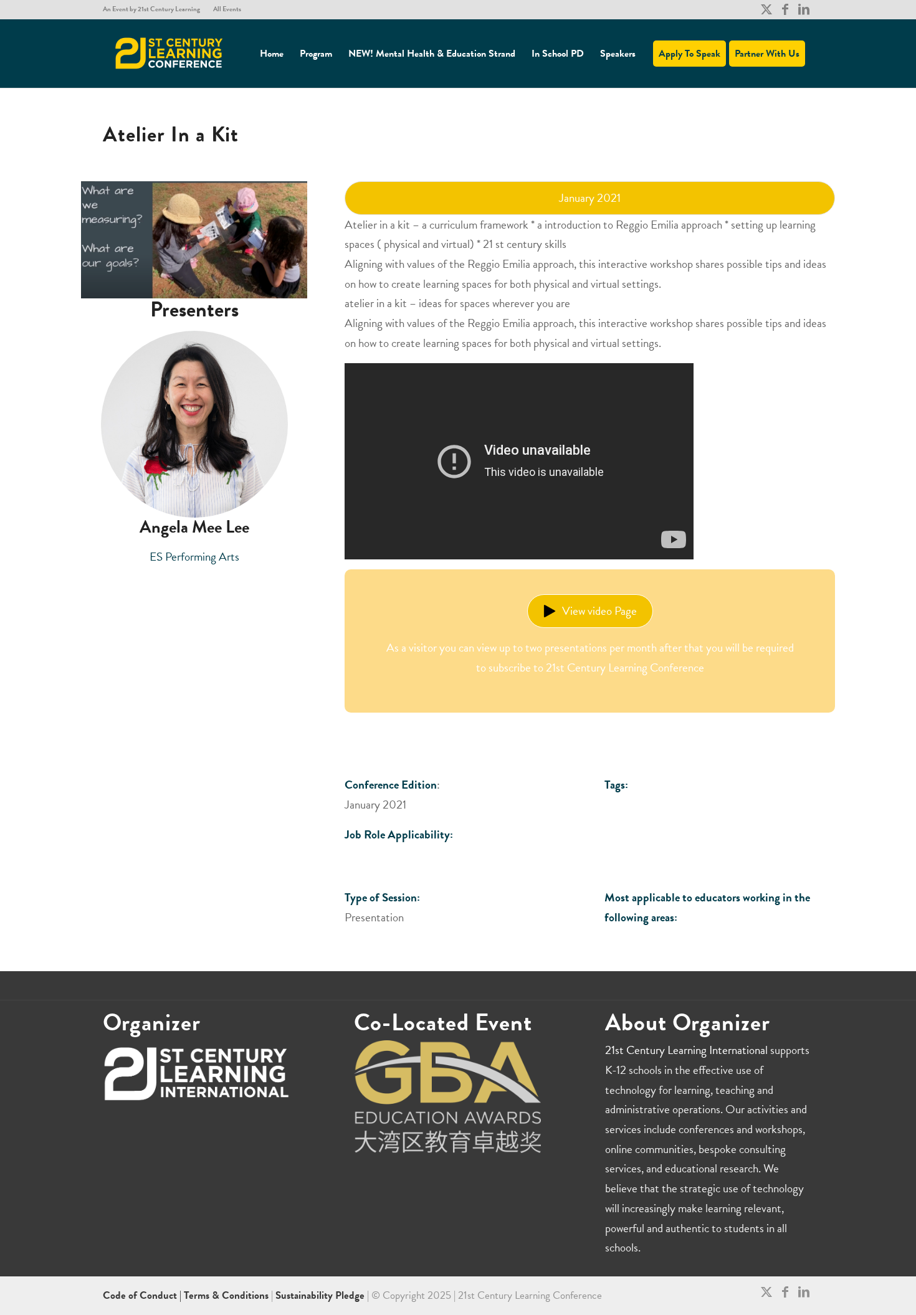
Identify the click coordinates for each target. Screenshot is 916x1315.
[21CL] (169, 53)
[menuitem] (155, 9)
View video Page (599, 611)
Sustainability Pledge (321, 1295)
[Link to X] (766, 9)
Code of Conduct (141, 1295)
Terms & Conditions (226, 1295)
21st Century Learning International (686, 1050)
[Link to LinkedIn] (803, 9)
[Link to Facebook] (785, 9)
